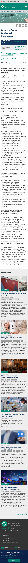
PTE (4, 1)
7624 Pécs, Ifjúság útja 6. (15, 525)
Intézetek (11, 11)
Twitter (20, 25)
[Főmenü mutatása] (26, 6)
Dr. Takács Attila (19, 46)
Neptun (18, 1)
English (1, 1)
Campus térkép (13, 532)
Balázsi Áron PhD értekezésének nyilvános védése (11, 448)
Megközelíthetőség (14, 530)
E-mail (26, 25)
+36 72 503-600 (13, 526)
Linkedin (23, 25)
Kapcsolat (12, 528)
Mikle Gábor (18, 48)
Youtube (19, 547)
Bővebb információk (6, 557)
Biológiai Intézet (6, 535)
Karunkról (6, 11)
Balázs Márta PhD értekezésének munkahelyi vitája (11, 338)
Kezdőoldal (1, 11)
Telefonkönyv (13, 1)
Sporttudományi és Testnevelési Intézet (11, 543)
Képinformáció (26, 14)
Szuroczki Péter (19, 49)
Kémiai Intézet (18, 11)
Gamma (7, 1)
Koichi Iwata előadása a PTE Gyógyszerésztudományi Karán (10, 488)
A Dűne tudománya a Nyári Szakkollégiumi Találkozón (9, 377)
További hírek (20, 514)
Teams (22, 1)
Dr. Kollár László (19, 41)
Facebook (17, 25)
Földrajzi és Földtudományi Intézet (10, 538)
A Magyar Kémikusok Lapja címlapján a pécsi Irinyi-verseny (13, 415)
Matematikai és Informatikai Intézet (10, 542)
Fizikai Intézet (5, 537)
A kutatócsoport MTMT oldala (11, 59)
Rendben (14, 560)
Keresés (23, 6)
